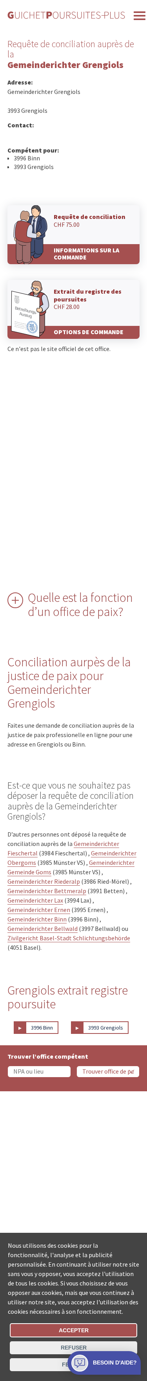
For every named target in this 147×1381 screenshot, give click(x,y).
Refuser (74, 1347)
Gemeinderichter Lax (35, 900)
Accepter (74, 1330)
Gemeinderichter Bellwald (42, 928)
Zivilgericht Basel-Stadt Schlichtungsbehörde (68, 938)
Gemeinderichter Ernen (38, 910)
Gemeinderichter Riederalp (43, 881)
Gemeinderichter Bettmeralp (46, 891)
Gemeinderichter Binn (37, 919)
